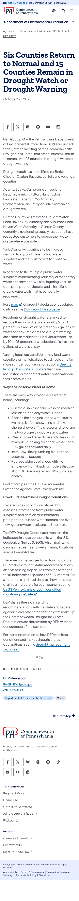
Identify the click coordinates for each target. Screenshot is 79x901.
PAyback (9, 820)
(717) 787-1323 (13, 690)
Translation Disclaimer (58, 872)
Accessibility (10, 872)
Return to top (62, 716)
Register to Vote (14, 793)
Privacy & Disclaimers (32, 872)
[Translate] (54, 10)
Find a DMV (10, 800)
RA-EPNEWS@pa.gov (17, 684)
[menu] (71, 11)
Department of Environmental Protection (36, 22)
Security (7, 875)
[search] (63, 11)
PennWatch (11, 845)
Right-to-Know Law (16, 851)
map (16, 304)
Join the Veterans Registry (20, 813)
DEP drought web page (42, 309)
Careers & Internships (17, 838)
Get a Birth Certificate (17, 807)
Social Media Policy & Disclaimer (33, 875)
